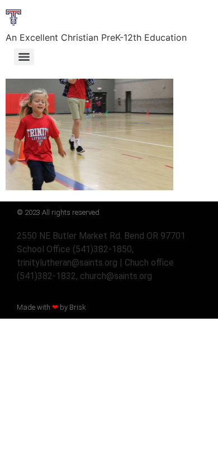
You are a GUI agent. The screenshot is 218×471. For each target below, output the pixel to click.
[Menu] (24, 57)
